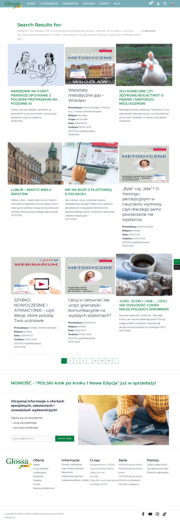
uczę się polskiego (25, 422)
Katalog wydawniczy (44, 488)
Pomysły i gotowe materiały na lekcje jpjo (99, 35)
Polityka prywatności (72, 476)
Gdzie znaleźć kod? (157, 464)
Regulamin (67, 472)
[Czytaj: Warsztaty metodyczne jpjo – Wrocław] (90, 65)
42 (102, 361)
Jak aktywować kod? (158, 468)
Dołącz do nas (97, 472)
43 (109, 361)
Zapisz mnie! (64, 438)
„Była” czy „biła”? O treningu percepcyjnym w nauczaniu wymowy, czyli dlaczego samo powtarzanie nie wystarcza (142, 204)
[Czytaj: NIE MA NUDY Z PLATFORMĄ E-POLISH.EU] (90, 163)
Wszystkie (22, 31)
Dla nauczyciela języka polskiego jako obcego (70, 31)
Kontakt (94, 476)
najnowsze (150, 31)
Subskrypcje (39, 472)
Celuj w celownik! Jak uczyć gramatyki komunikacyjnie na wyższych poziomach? (89, 308)
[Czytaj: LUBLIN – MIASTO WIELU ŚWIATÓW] (36, 163)
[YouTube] (150, 514)
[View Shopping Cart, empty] (150, 3)
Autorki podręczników (102, 468)
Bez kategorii (37, 31)
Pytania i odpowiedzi (158, 472)
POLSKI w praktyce (129, 484)
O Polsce (56, 35)
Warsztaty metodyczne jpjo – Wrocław (86, 95)
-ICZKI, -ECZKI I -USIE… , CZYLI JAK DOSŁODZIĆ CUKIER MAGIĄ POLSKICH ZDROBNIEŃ (144, 305)
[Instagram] (157, 514)
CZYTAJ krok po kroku (130, 476)
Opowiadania (69, 35)
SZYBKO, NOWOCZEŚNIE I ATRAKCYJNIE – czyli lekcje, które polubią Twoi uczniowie (34, 310)
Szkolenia (38, 476)
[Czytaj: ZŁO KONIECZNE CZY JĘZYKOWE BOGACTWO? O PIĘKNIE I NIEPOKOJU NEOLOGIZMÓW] (144, 65)
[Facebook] (143, 514)
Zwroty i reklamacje (72, 464)
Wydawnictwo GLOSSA (102, 464)
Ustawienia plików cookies (75, 480)
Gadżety (37, 480)
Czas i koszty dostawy (73, 468)
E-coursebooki (40, 468)
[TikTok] (164, 514)
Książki (36, 464)
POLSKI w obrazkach (130, 480)
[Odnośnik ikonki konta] (158, 3)
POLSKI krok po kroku (130, 464)
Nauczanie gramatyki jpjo (36, 35)
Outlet (36, 484)
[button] (165, 3)
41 (96, 361)
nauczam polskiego (25, 427)
